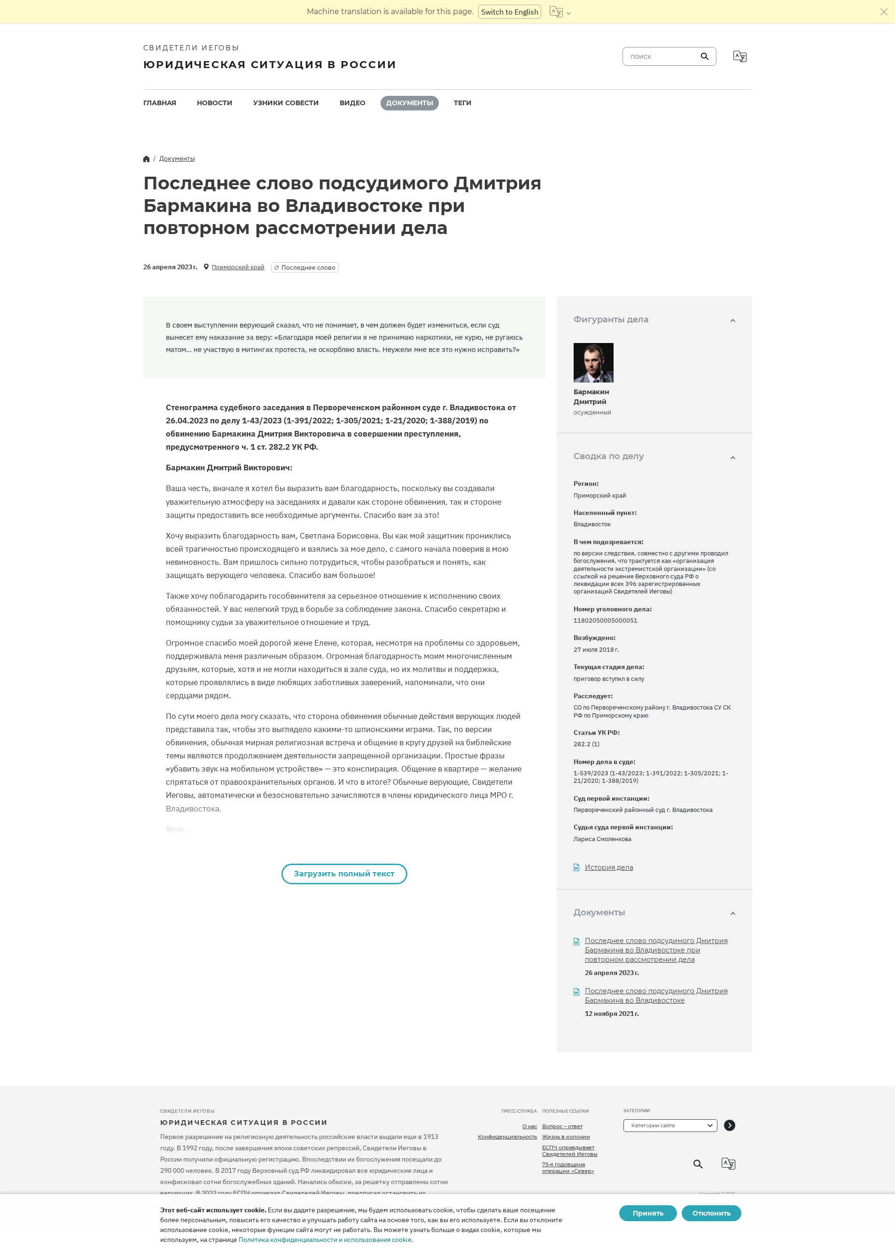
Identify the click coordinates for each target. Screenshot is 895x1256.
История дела (609, 868)
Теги (463, 103)
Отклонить (712, 1213)
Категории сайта (653, 1125)
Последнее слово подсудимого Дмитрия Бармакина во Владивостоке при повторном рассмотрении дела (656, 950)
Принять (648, 1213)
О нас (529, 1126)
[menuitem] (160, 103)
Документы (409, 103)
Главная (159, 103)
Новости (215, 103)
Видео (353, 103)
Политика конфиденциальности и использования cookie (325, 1239)
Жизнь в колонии (566, 1136)
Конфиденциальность (507, 1136)
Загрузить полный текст (344, 873)
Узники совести (286, 103)
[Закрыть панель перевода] (884, 12)
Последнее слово (308, 267)
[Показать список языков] (560, 12)
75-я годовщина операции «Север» (568, 1167)
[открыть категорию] (729, 1125)
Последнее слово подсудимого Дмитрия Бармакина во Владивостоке (656, 996)
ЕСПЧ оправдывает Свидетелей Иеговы (570, 1150)
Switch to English (509, 11)
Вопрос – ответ (562, 1126)
